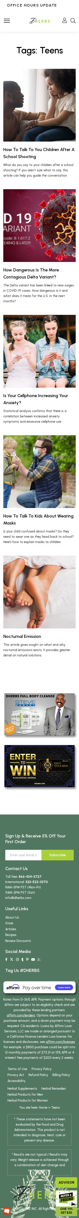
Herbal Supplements (22, 1089)
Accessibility (16, 1081)
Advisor (66, 1182)
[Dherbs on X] (11, 960)
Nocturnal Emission (22, 636)
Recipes (10, 935)
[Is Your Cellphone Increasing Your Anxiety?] (39, 351)
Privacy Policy (42, 1069)
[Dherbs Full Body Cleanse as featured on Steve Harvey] (39, 714)
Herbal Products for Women (27, 1100)
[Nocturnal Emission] (39, 592)
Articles (10, 929)
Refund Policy (38, 1075)
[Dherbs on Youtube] (33, 960)
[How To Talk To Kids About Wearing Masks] (39, 471)
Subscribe (57, 855)
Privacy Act (15, 1075)
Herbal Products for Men (25, 1095)
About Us (12, 917)
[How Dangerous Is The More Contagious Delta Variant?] (39, 225)
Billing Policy (61, 1075)
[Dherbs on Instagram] (17, 960)
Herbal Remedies (53, 1089)
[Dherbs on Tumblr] (22, 960)
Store (9, 923)
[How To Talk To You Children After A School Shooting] (39, 105)
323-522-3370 (36, 882)
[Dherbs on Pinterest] (27, 960)
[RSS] (39, 960)
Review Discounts (18, 941)
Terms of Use (17, 1069)
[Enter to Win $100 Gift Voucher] (39, 766)
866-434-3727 (30, 877)
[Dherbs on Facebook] (6, 960)
